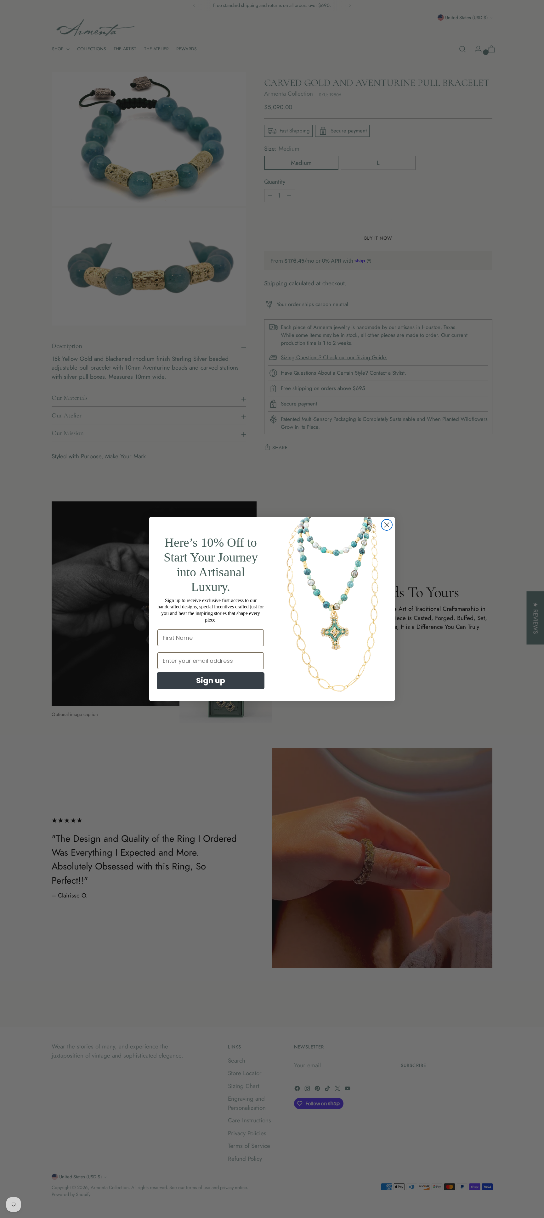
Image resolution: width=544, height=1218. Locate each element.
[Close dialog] (386, 524)
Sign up (210, 680)
